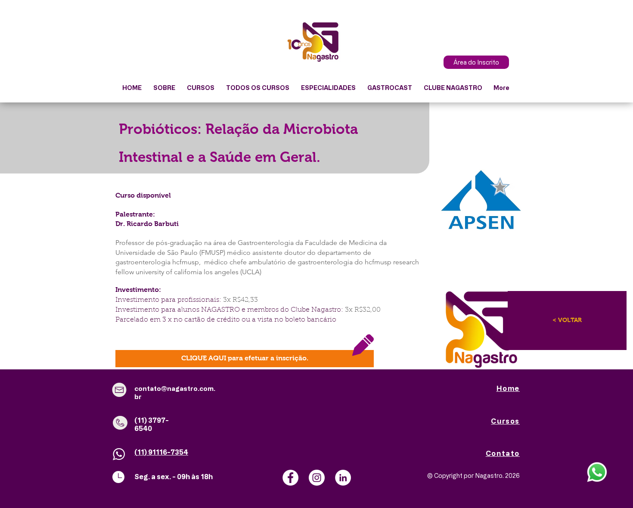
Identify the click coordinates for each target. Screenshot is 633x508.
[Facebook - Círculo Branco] (290, 478)
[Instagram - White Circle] (317, 478)
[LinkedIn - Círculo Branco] (343, 478)
